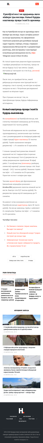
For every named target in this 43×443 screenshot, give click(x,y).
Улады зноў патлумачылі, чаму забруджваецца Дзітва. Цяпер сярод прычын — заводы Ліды (20, 391)
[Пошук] (31, 4)
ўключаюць (26, 163)
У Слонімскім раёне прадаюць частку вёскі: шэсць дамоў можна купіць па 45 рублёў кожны (21, 328)
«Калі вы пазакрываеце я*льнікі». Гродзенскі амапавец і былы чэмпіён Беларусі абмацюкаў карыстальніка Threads (20, 370)
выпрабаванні (11, 119)
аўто (14, 256)
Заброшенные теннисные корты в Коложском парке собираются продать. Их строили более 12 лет (23, 243)
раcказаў (36, 71)
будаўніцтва (25, 256)
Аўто (21, 10)
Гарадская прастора (16, 260)
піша (33, 53)
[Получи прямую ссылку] (4, 73)
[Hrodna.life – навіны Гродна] (8, 4)
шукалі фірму (15, 181)
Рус (37, 4)
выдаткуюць (22, 205)
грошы (30, 260)
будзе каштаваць (21, 140)
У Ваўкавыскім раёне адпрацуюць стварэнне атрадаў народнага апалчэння (19, 349)
